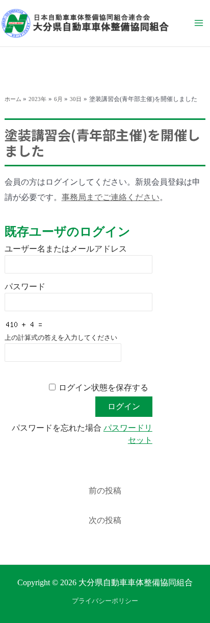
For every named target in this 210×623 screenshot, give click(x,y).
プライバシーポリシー (105, 601)
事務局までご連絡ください (111, 197)
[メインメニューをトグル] (199, 23)
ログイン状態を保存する (103, 387)
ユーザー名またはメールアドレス (66, 248)
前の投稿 (105, 490)
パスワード (25, 286)
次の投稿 (105, 520)
